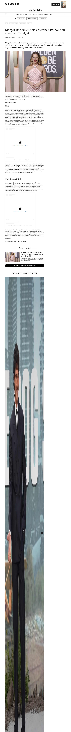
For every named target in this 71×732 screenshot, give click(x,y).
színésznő (29, 23)
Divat (26, 14)
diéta (7, 23)
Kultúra (51, 14)
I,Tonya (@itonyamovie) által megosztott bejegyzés (20, 159)
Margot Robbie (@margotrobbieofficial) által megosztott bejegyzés (20, 225)
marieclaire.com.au (12, 241)
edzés (11, 23)
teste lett (33, 121)
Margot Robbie (22, 23)
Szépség (30, 14)
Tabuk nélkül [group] (43, 18)
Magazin (17, 14)
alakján (18, 97)
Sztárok (22, 14)
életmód (15, 23)
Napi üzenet (46, 14)
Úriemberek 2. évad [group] (32, 18)
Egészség (40, 14)
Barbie (9, 229)
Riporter (35, 14)
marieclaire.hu (12, 37)
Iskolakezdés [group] (21, 18)
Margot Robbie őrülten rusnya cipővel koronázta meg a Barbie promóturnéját (32, 254)
